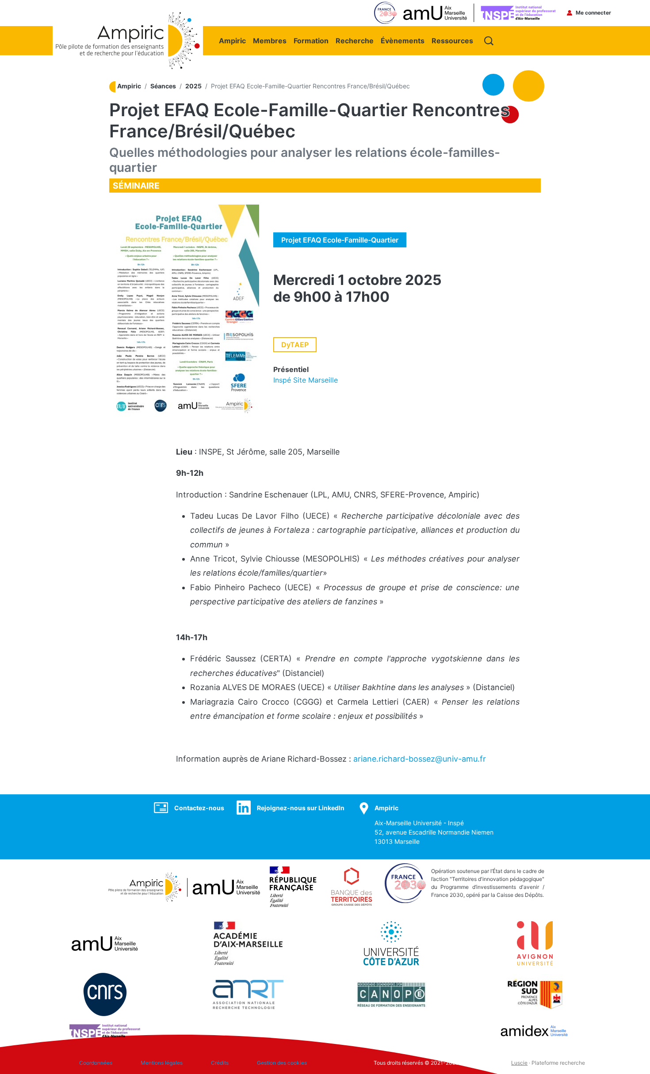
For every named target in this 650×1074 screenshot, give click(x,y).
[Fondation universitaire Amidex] (534, 1030)
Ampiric (232, 40)
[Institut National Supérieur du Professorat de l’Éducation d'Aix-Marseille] (104, 1030)
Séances (163, 86)
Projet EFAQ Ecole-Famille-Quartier (339, 239)
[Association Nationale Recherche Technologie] (248, 994)
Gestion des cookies (282, 1062)
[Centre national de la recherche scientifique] (105, 994)
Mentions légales (162, 1062)
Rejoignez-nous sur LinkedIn (300, 808)
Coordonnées (95, 1062)
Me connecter (593, 12)
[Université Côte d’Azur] (391, 942)
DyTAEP (295, 344)
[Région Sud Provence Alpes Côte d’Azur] (534, 994)
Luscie (519, 1062)
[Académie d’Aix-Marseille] (248, 942)
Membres (270, 40)
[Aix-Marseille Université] (104, 942)
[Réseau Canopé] (391, 994)
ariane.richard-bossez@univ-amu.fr (419, 758)
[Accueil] (128, 16)
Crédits (220, 1062)
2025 (193, 86)
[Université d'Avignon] (535, 942)
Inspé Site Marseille (305, 380)
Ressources (452, 40)
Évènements (402, 40)
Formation (311, 40)
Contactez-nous (199, 808)
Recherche (355, 40)
